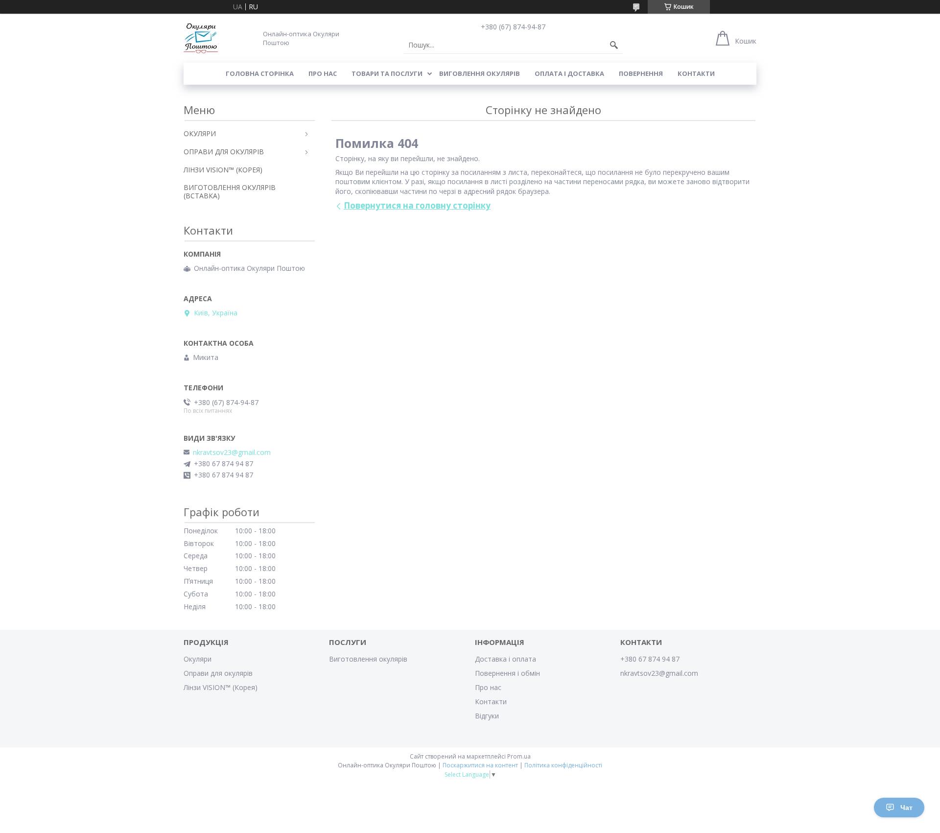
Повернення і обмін (507, 673)
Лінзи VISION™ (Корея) (221, 687)
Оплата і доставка (569, 73)
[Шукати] (614, 45)
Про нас (322, 73)
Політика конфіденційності (563, 765)
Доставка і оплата (505, 659)
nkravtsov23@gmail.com (232, 452)
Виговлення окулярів (479, 73)
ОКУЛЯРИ (200, 133)
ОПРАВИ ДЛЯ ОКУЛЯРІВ (224, 151)
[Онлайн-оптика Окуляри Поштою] (201, 38)
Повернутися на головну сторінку (417, 205)
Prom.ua (519, 756)
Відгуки (487, 715)
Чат (906, 807)
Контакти (696, 73)
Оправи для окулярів (218, 673)
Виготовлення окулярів (368, 659)
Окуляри (198, 659)
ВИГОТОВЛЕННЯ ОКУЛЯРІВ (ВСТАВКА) (230, 191)
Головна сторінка (260, 73)
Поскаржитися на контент (480, 765)
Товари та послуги (387, 73)
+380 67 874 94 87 (650, 659)
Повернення (641, 73)
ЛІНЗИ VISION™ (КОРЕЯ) (223, 169)
